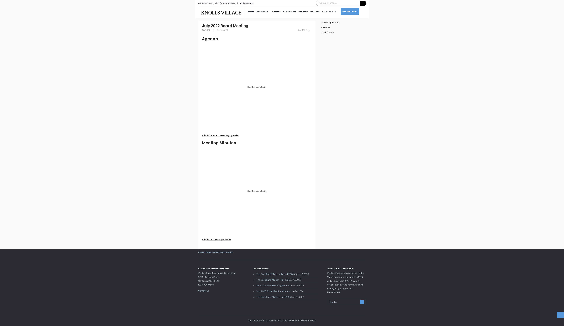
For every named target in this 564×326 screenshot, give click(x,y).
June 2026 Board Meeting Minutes (273, 285)
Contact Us (329, 11)
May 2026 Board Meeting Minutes (273, 291)
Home (251, 11)
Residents (262, 11)
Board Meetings (304, 30)
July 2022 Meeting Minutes (216, 239)
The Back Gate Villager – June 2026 (273, 297)
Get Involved (349, 11)
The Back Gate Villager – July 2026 (273, 280)
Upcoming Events (330, 22)
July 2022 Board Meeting (225, 25)
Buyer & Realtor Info (295, 11)
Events (276, 11)
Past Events (327, 32)
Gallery (314, 11)
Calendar (325, 27)
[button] (341, 3)
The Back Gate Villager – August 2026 (275, 274)
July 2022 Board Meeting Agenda (220, 135)
